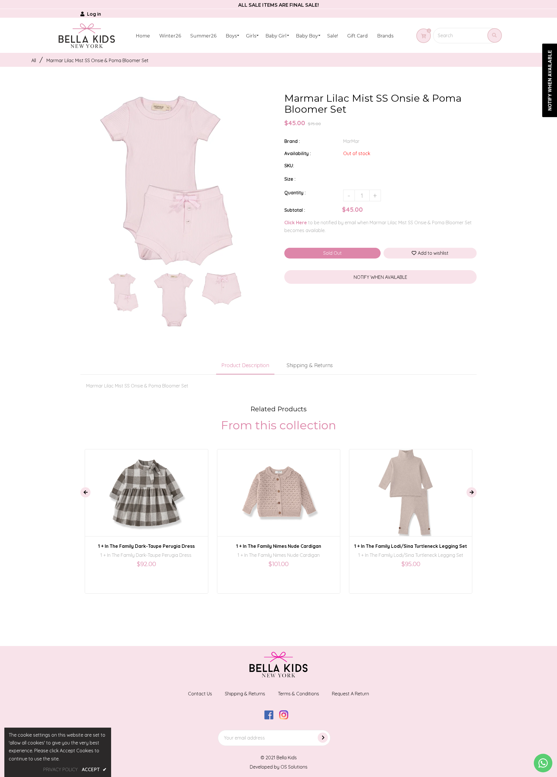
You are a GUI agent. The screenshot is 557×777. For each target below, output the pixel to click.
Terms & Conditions (298, 694)
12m (279, 487)
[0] (421, 36)
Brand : (292, 141)
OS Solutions (294, 767)
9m (266, 487)
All (33, 60)
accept (94, 769)
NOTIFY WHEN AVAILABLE (380, 277)
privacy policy (60, 769)
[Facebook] (271, 718)
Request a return (350, 694)
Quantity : (295, 192)
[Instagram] (285, 718)
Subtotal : (294, 210)
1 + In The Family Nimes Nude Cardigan (278, 546)
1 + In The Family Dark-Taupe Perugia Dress (146, 546)
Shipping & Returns (310, 365)
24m (139, 487)
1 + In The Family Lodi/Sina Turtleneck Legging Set (410, 546)
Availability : (297, 153)
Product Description (245, 365)
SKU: (289, 165)
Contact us (200, 694)
